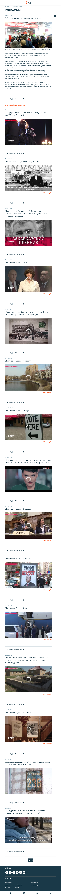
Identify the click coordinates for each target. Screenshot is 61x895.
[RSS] (20, 872)
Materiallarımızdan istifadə (12, 888)
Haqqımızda (8, 882)
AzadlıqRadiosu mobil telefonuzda (13, 885)
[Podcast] (24, 872)
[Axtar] (50, 893)
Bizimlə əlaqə (34, 882)
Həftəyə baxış (34, 885)
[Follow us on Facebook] (6, 872)
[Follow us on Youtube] (17, 872)
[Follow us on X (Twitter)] (13, 872)
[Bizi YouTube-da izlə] (37, 893)
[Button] (9, 99)
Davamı (30, 860)
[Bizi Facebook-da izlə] (11, 893)
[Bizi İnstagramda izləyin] (24, 893)
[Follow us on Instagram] (10, 872)
